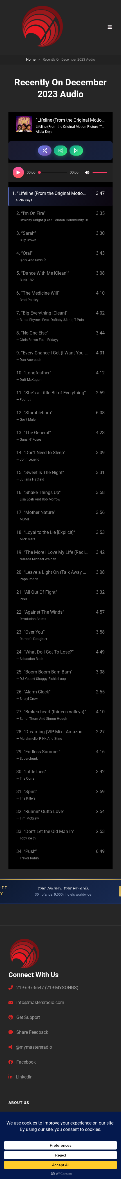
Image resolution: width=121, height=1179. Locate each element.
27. (51, 715)
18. (45, 535)
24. (45, 655)
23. (31, 635)
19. (52, 555)
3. (26, 236)
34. (27, 854)
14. (41, 455)
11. (51, 396)
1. (50, 196)
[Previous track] (60, 150)
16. (38, 495)
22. (40, 615)
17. (35, 515)
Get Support (27, 1017)
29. (38, 755)
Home (30, 60)
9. (52, 356)
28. (52, 735)
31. (26, 794)
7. (50, 316)
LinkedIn (24, 1077)
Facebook (25, 1062)
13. (33, 435)
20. (52, 575)
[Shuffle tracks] (44, 150)
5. (42, 276)
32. (40, 814)
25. (44, 675)
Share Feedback (31, 1032)
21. (36, 595)
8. (37, 336)
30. (31, 774)
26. (33, 695)
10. (33, 376)
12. (34, 416)
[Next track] (76, 150)
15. (40, 475)
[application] (60, 172)
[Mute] (87, 172)
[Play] (18, 172)
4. (31, 256)
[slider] (100, 173)
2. (52, 216)
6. (38, 296)
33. (45, 834)
